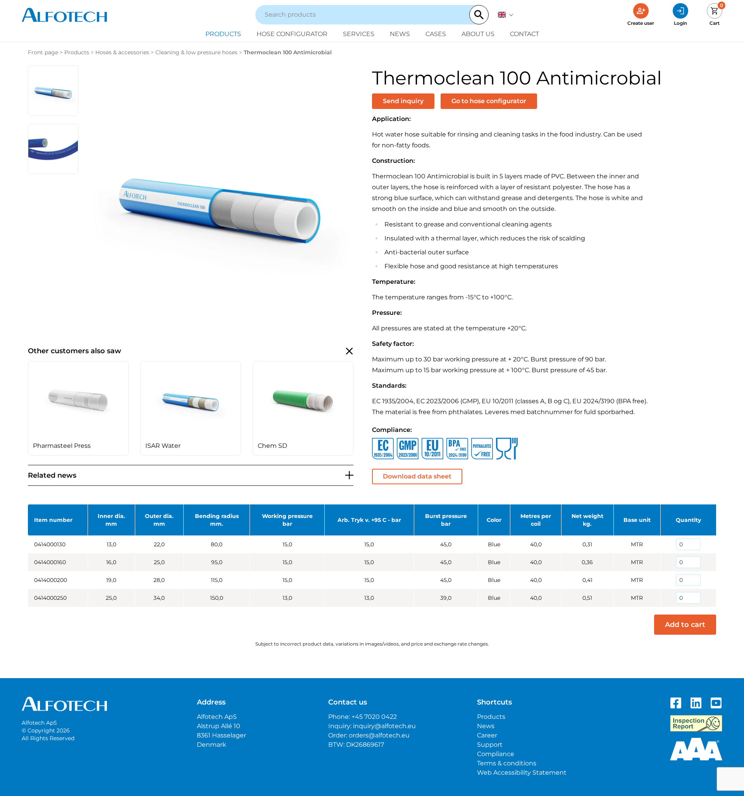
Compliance (495, 754)
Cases (435, 34)
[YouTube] (716, 703)
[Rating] (696, 749)
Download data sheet (417, 476)
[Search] (479, 14)
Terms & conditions (506, 763)
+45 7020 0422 (374, 716)
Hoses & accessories (122, 52)
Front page (43, 52)
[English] (505, 15)
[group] (78, 408)
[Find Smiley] (696, 723)
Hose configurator (292, 34)
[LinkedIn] (696, 703)
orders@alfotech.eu (379, 735)
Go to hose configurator (488, 101)
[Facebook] (676, 703)
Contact (524, 34)
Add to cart (685, 624)
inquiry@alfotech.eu (384, 726)
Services (358, 34)
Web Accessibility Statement (522, 772)
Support (490, 744)
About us (478, 34)
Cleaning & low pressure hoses (196, 52)
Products (223, 34)
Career (487, 735)
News (400, 34)
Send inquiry (403, 101)
